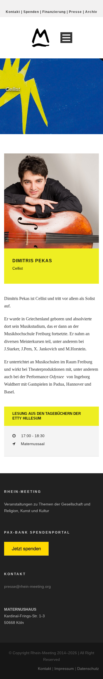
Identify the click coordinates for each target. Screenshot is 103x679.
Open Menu (66, 37)
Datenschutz (88, 668)
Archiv (91, 12)
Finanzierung (54, 12)
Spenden (31, 12)
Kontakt (13, 12)
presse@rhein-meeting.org (27, 586)
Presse (75, 12)
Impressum (64, 668)
